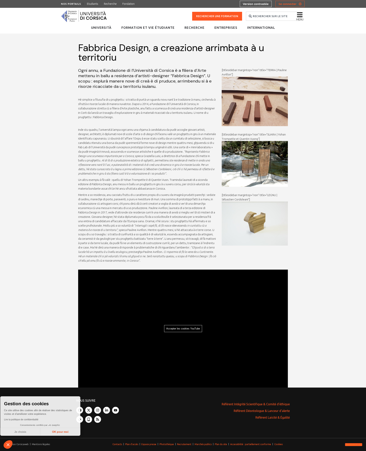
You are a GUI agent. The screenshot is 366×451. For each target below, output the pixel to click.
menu (299, 19)
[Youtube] (115, 410)
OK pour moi (64, 431)
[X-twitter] (88, 410)
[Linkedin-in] (106, 410)
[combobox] (273, 16)
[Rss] (97, 419)
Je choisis (24, 431)
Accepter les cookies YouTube (183, 328)
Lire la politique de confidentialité (25, 419)
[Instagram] (97, 410)
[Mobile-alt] (88, 419)
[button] (8, 444)
